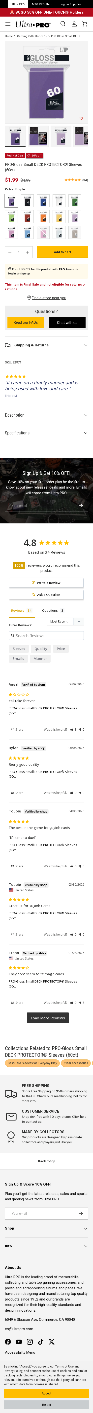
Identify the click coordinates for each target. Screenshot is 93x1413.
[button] (85, 24)
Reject (46, 1405)
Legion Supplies (70, 4)
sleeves (19, 648)
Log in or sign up (19, 273)
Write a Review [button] (49, 583)
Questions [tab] (50, 610)
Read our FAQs (29, 322)
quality (40, 648)
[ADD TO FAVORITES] (81, 118)
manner (40, 658)
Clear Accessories (76, 1063)
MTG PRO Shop (42, 4)
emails (18, 658)
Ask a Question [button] (48, 594)
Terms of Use (64, 1366)
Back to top (46, 1161)
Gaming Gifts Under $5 (32, 36)
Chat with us (67, 322)
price (61, 648)
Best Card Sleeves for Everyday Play (32, 1063)
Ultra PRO (18, 4)
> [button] (48, 1018)
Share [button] (19, 729)
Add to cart (62, 252)
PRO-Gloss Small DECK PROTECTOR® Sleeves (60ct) (68, 36)
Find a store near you (49, 298)
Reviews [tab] (17, 610)
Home (9, 36)
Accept (46, 1393)
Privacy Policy (13, 1371)
